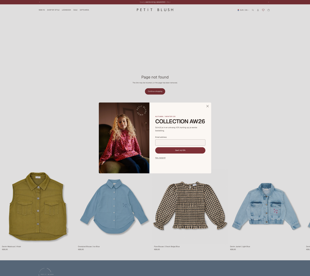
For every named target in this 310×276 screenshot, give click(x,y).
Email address (161, 137)
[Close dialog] (207, 106)
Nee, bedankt (160, 158)
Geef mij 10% (180, 150)
